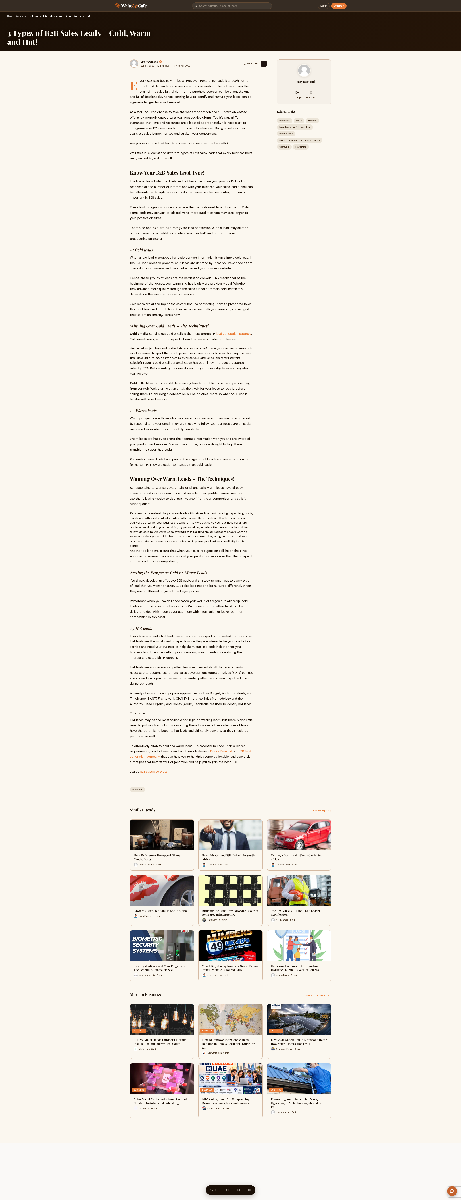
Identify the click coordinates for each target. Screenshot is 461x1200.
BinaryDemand (149, 61)
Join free (339, 5)
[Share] (249, 1190)
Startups (284, 146)
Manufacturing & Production (295, 127)
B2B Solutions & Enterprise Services (299, 140)
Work (299, 120)
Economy (284, 120)
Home (9, 16)
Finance (312, 120)
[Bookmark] (238, 1190)
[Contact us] (452, 1191)
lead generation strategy (233, 334)
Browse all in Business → (318, 995)
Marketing (300, 146)
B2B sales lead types (154, 771)
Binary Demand (221, 751)
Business (21, 16)
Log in (323, 5)
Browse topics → (322, 810)
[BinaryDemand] (134, 63)
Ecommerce (286, 133)
